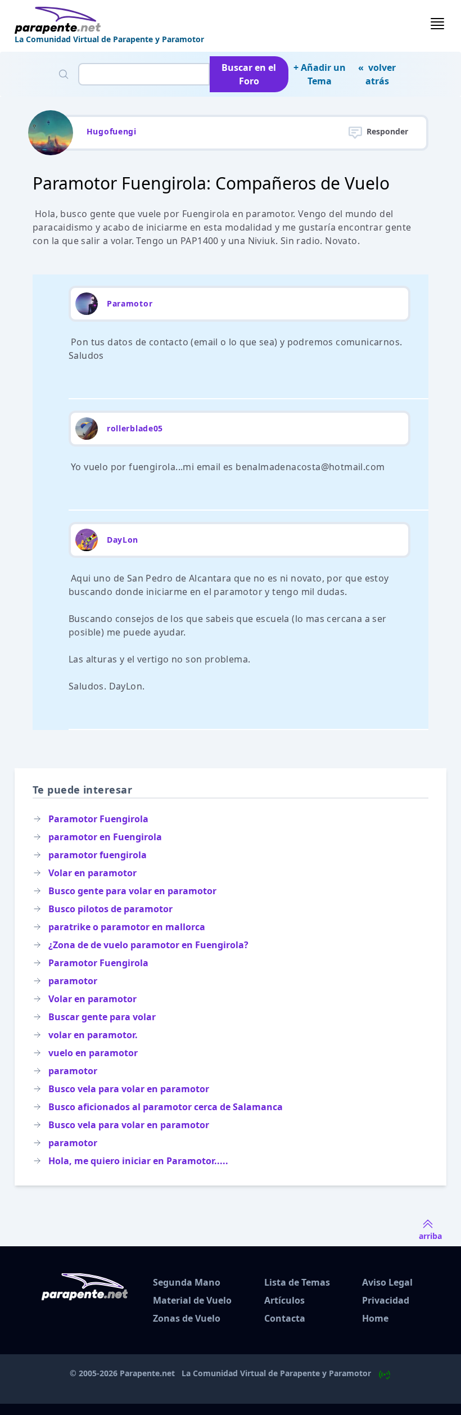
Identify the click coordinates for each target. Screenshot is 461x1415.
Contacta (284, 1318)
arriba (430, 1236)
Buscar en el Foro (249, 74)
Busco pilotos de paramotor (110, 909)
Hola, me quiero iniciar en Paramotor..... (138, 1161)
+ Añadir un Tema (319, 74)
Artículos (284, 1300)
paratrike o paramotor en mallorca (126, 927)
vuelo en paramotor (93, 1053)
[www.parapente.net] (109, 20)
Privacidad (385, 1300)
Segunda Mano (186, 1282)
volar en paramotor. (93, 1035)
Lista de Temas (297, 1282)
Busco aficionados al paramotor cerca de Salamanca (165, 1107)
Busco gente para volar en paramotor (132, 891)
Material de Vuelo (192, 1300)
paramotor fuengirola (97, 855)
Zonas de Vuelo (186, 1318)
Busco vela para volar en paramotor (128, 1089)
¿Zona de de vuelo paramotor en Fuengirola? (148, 945)
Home (375, 1318)
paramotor (72, 981)
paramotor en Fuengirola (105, 837)
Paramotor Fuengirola (98, 819)
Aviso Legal (387, 1282)
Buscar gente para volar (102, 1017)
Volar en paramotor (92, 873)
